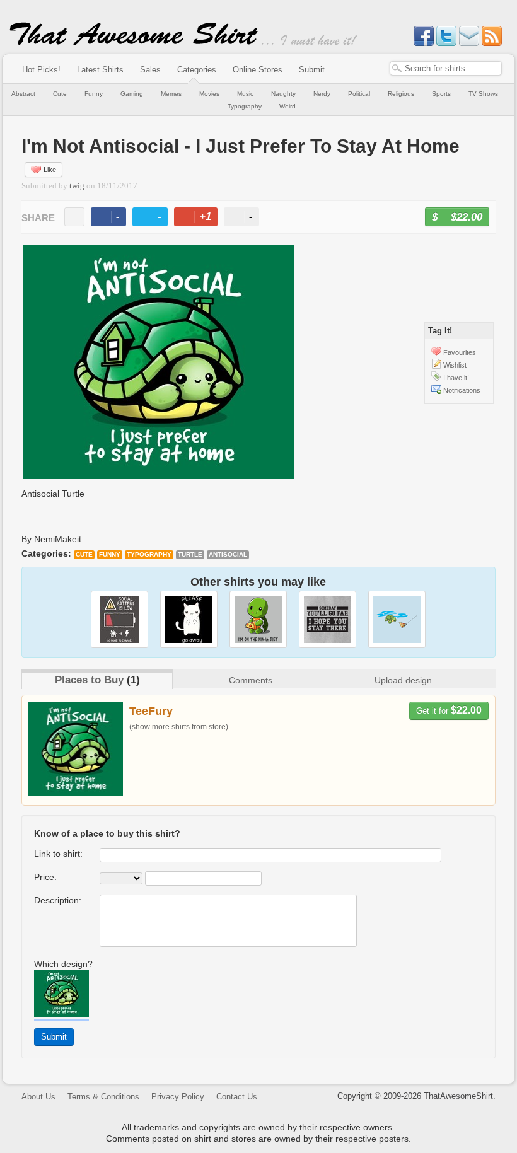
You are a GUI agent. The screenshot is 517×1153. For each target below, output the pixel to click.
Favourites (459, 352)
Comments (250, 680)
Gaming (131, 93)
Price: (45, 877)
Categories (196, 69)
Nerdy (321, 93)
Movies (209, 93)
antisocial (228, 554)
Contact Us (236, 1096)
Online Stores (257, 69)
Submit (312, 69)
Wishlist (455, 365)
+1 (201, 218)
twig (76, 186)
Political (359, 93)
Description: (57, 900)
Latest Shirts (100, 69)
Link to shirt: (58, 854)
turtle (190, 554)
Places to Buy (89, 680)
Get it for (449, 710)
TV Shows (483, 93)
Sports (441, 93)
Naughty (283, 93)
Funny (93, 93)
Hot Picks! (41, 69)
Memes (171, 93)
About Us (38, 1096)
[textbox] (446, 68)
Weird (287, 106)
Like (50, 169)
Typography (245, 106)
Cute (60, 93)
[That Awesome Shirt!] (133, 43)
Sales (150, 69)
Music (245, 93)
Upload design (403, 680)
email (74, 216)
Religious (401, 93)
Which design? (63, 964)
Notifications (461, 390)
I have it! (456, 377)
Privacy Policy (177, 1096)
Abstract (23, 93)
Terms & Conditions (103, 1096)
